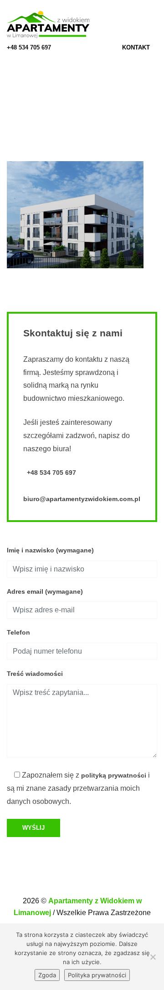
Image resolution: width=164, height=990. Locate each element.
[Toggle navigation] (154, 24)
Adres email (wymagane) (45, 591)
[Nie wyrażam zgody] (152, 956)
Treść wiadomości (35, 673)
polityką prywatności (113, 775)
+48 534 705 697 (29, 47)
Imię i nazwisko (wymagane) (50, 550)
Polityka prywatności (97, 975)
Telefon (18, 632)
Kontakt (137, 47)
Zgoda (47, 975)
